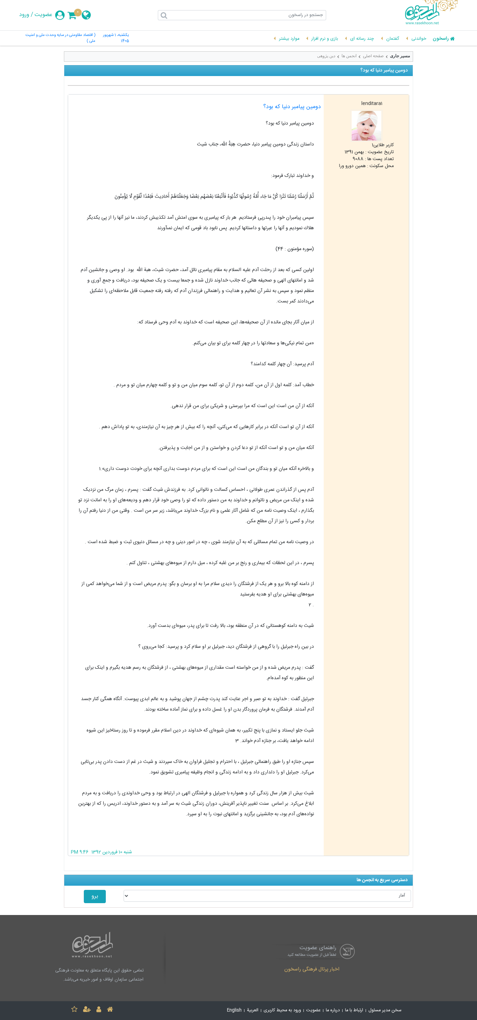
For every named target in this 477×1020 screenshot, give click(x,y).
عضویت (43, 15)
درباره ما (333, 1010)
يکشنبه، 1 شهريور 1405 (116, 38)
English (234, 1010)
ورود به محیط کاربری (282, 1010)
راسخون (441, 39)
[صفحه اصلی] (110, 1010)
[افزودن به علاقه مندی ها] (74, 1010)
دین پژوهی (326, 55)
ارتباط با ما (354, 1010)
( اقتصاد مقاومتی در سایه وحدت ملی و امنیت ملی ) (60, 38)
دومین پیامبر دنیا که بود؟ (292, 107)
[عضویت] (87, 1010)
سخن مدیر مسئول (385, 1010)
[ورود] (99, 1010)
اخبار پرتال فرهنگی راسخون (311, 970)
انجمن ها (349, 55)
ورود (24, 15)
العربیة (252, 1010)
